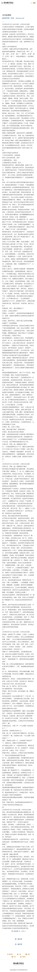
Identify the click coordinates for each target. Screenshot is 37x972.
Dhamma (24, 970)
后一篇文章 (18, 944)
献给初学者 (5, 18)
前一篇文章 (18, 939)
